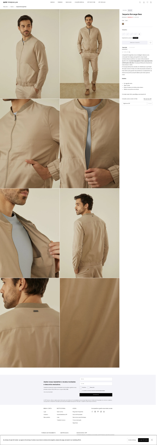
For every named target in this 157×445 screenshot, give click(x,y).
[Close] (152, 440)
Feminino (84, 387)
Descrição (124, 47)
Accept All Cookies (143, 440)
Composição (132, 47)
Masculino (92, 387)
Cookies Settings (132, 440)
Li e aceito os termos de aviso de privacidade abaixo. (93, 390)
